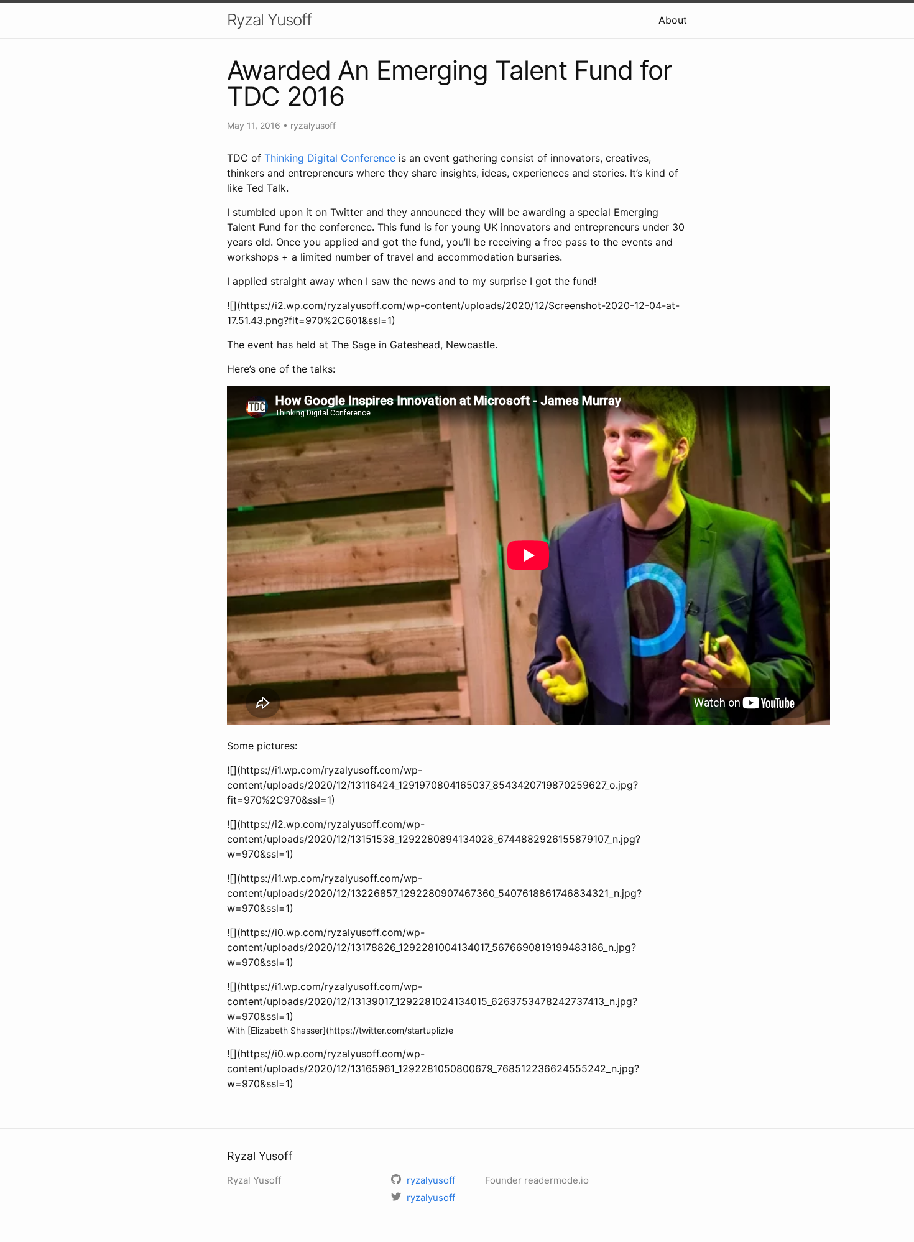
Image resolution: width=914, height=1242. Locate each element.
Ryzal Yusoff (269, 19)
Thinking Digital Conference (329, 158)
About (672, 20)
